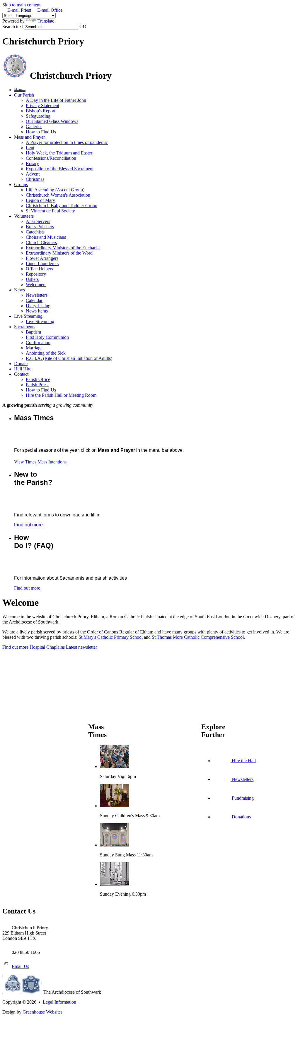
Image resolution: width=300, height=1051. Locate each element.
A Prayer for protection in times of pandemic (67, 142)
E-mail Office (49, 10)
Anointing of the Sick (46, 353)
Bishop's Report (40, 110)
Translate (46, 20)
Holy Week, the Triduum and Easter (59, 152)
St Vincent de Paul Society (50, 210)
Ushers (32, 279)
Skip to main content (21, 4)
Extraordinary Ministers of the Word (59, 252)
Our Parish (24, 94)
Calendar (34, 300)
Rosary (32, 163)
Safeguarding (38, 116)
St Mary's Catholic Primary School (111, 637)
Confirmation (38, 342)
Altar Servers (38, 221)
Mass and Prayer (29, 137)
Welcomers (36, 284)
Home (19, 89)
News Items (37, 310)
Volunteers (24, 216)
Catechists (35, 231)
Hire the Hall (243, 760)
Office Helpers (39, 268)
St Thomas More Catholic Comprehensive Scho (196, 637)
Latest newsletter (81, 647)
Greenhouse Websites (42, 1011)
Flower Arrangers (42, 258)
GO (82, 26)
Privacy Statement (42, 105)
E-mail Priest (18, 10)
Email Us (20, 966)
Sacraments (24, 326)
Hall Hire (22, 368)
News (19, 289)
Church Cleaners (41, 242)
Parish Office (38, 379)
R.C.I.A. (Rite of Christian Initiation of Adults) (69, 358)
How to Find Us (41, 131)
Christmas (35, 179)
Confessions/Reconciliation (51, 158)
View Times (25, 461)
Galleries (34, 126)
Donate (21, 363)
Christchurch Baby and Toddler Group (61, 205)
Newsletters (36, 295)
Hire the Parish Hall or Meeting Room (61, 395)
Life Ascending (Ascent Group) (55, 189)
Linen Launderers (42, 263)
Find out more (28, 524)
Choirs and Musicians (46, 237)
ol (242, 637)
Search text (12, 26)
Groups (21, 184)
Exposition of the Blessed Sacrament (59, 168)
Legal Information (59, 1002)
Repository (36, 274)
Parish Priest (37, 384)
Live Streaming (28, 316)
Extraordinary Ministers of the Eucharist (63, 247)
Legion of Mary (40, 200)
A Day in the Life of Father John (56, 100)
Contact (21, 374)
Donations (241, 816)
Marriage (34, 347)
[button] (89, 26)
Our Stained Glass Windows (52, 121)
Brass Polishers (40, 226)
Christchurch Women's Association (58, 195)
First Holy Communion (47, 337)
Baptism (33, 331)
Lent (30, 147)
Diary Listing (38, 305)
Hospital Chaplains (47, 647)
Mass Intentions (52, 461)
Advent (33, 173)
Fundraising (242, 798)
